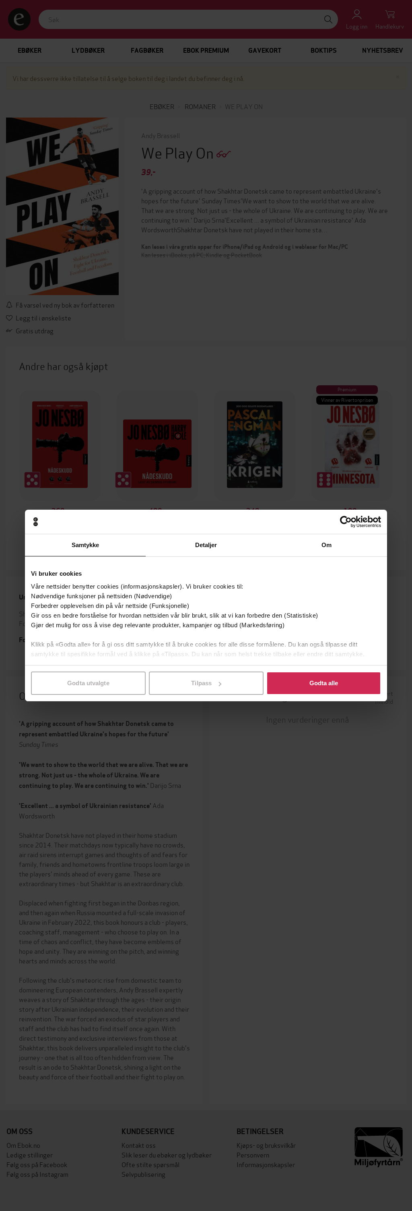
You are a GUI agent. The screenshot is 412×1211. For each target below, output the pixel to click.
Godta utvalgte (88, 683)
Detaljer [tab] (206, 544)
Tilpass (201, 683)
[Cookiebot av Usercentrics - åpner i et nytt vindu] (346, 522)
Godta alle (323, 683)
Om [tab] (326, 544)
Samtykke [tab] (85, 544)
